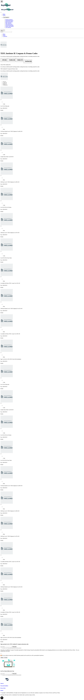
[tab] (3, 60)
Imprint (1, 690)
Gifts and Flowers (8, 24)
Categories (5, 36)
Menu (2, 30)
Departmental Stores (9, 20)
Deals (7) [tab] (5, 83)
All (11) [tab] (4, 81)
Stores (4, 15)
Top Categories (6, 17)
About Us (2, 683)
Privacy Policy (3, 688)
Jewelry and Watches (9, 26)
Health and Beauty (9, 19)
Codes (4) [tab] (5, 82)
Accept (5, 657)
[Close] (0, 12)
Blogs (4, 14)
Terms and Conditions (4, 685)
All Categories (8, 27)
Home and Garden (9, 21)
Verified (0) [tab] (5, 84)
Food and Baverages (9, 25)
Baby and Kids (8, 22)
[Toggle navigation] (1, 1)
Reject (2, 657)
